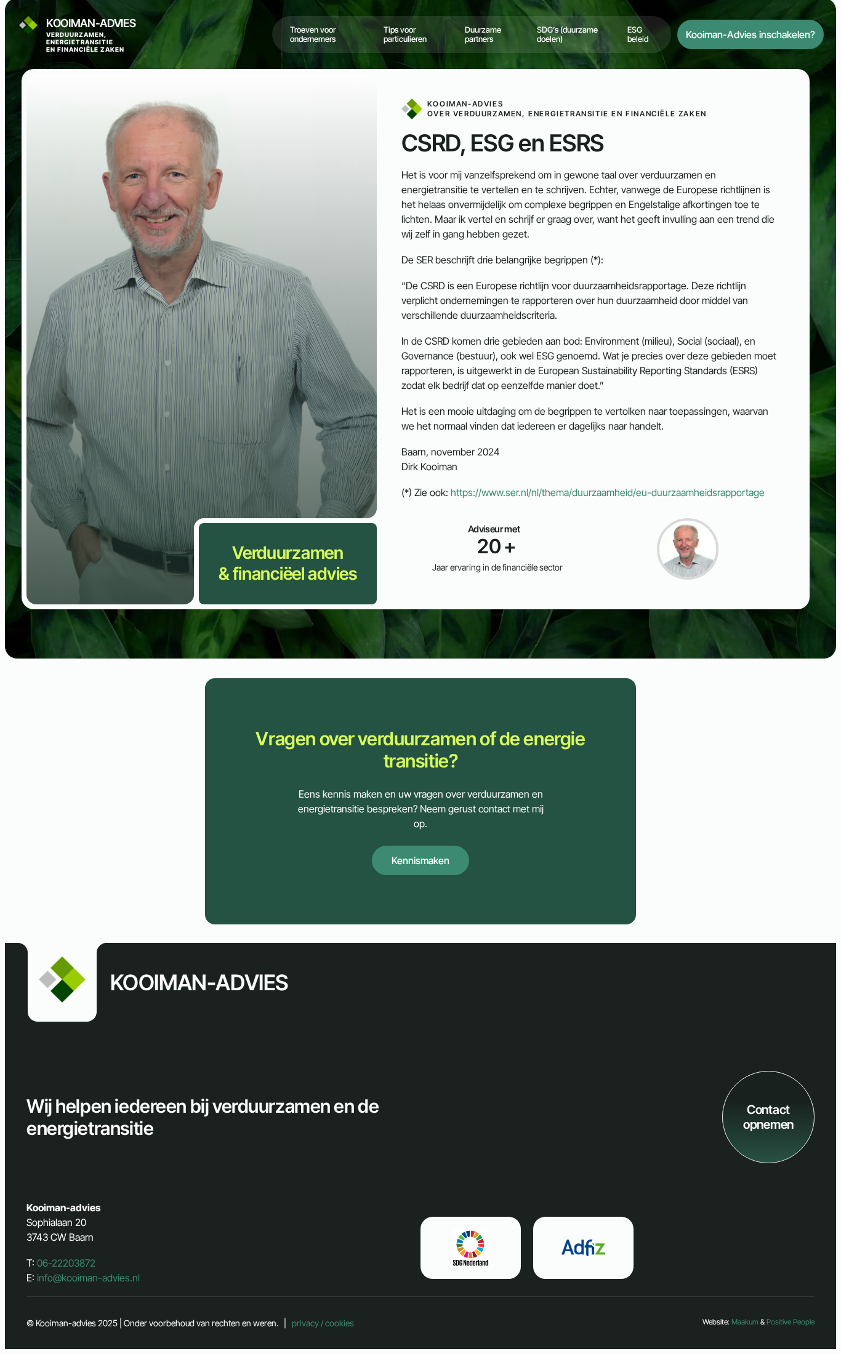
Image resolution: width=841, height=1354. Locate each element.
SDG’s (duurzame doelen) (567, 34)
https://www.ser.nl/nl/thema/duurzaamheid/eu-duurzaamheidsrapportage (608, 492)
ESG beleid (637, 34)
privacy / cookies (323, 1323)
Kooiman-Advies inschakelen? (750, 34)
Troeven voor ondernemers (313, 34)
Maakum (745, 1321)
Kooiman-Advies (91, 35)
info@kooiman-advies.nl (88, 1278)
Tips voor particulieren (405, 34)
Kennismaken (420, 860)
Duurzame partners (483, 34)
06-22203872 (66, 1263)
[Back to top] (811, 1324)
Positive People (791, 1321)
